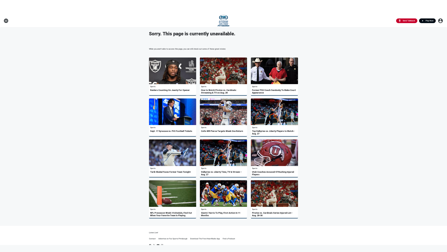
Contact (152, 239)
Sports (153, 87)
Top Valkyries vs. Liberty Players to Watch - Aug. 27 (273, 132)
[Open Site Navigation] (6, 20)
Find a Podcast (229, 239)
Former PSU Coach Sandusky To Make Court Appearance (274, 91)
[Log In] (440, 20)
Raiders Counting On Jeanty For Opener (170, 90)
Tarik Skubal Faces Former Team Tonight (170, 172)
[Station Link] (223, 21)
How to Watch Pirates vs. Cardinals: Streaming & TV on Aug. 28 (219, 91)
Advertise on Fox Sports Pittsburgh (172, 239)
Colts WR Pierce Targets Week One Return (222, 131)
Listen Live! (153, 233)
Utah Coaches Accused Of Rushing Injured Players (273, 173)
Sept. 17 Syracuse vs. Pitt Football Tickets (171, 131)
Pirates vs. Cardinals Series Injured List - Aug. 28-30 (272, 214)
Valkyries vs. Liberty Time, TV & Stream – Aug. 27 (221, 173)
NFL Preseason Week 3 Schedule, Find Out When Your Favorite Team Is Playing (171, 214)
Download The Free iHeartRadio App (205, 239)
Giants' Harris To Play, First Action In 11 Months (220, 214)
